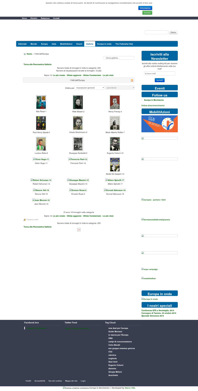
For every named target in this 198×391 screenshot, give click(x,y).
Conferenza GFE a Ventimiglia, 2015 (157, 310)
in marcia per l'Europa (118, 334)
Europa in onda (104, 43)
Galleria (89, 43)
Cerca (173, 32)
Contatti (56, 18)
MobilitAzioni (66, 43)
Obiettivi (33, 18)
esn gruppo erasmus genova (121, 348)
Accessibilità (39, 380)
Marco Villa (130, 388)
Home (24, 18)
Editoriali (22, 43)
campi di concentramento (120, 341)
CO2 (110, 351)
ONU (110, 338)
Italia (54, 43)
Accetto (147, 12)
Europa (44, 43)
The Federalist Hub (124, 43)
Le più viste (108, 75)
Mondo (34, 43)
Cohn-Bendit (114, 345)
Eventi (79, 43)
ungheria (112, 358)
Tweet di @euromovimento (77, 328)
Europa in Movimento (154, 100)
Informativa (145, 8)
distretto (112, 368)
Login (83, 380)
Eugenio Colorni (115, 365)
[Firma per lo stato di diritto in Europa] (159, 123)
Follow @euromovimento (153, 105)
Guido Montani (115, 331)
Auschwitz (113, 375)
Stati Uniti (112, 361)
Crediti (28, 380)
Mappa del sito (71, 380)
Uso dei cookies (55, 380)
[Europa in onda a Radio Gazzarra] (149, 299)
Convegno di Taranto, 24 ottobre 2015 (158, 313)
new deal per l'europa (118, 328)
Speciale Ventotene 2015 (152, 315)
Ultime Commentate (92, 75)
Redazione (45, 18)
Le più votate (59, 75)
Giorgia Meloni (115, 371)
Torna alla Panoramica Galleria (37, 64)
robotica (112, 355)
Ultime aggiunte (74, 75)
